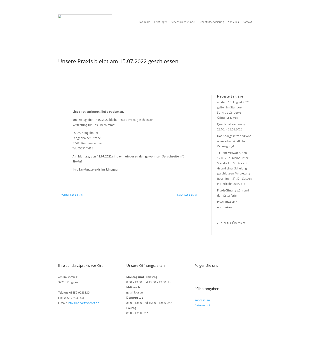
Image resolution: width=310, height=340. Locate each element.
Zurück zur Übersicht (231, 223)
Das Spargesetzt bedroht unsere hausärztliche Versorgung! (234, 141)
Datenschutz (203, 305)
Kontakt (247, 22)
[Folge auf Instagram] (197, 277)
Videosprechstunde (183, 22)
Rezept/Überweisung (211, 22)
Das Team (144, 22)
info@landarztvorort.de (83, 303)
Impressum (202, 300)
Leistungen (161, 22)
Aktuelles (233, 22)
